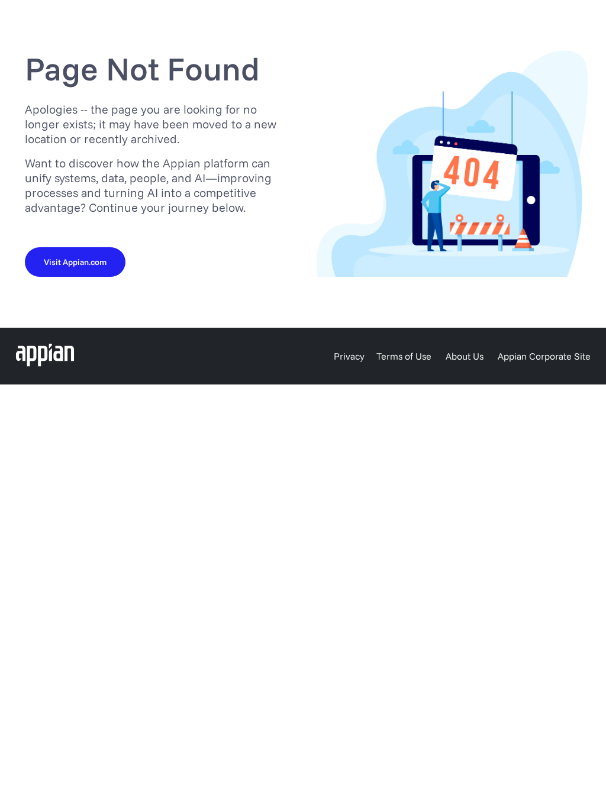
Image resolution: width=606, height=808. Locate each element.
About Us (464, 356)
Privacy (349, 356)
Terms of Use (403, 356)
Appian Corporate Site (544, 356)
